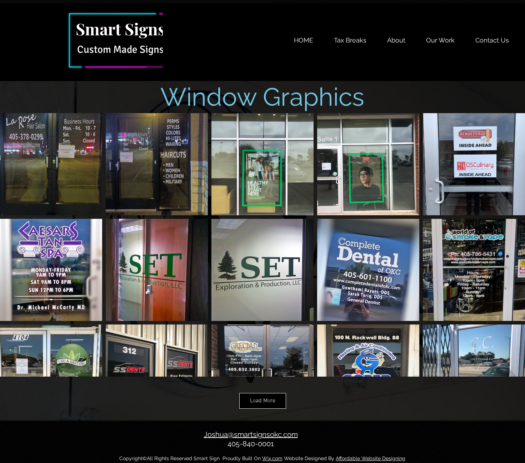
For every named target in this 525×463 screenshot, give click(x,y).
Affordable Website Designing (370, 458)
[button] (396, 40)
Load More (262, 400)
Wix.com (272, 458)
